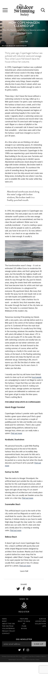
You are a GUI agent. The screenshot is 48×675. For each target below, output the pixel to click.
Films (24, 626)
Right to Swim (24, 621)
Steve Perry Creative (34, 659)
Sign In (24, 599)
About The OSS (8, 623)
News (4, 619)
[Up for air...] (24, 606)
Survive (42, 619)
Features (24, 619)
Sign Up (38, 644)
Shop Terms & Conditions (34, 656)
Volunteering (8, 628)
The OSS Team (7, 626)
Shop (4, 621)
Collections (40, 623)
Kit (24, 623)
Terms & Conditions (23, 656)
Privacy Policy (8, 631)
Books (24, 628)
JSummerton (19, 659)
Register (24, 611)
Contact (6, 633)
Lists (44, 626)
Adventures (40, 621)
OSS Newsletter (24, 639)
